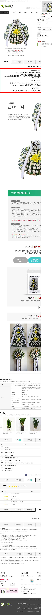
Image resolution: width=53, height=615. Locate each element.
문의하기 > (22, 579)
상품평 (29, 61)
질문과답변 (49, 29)
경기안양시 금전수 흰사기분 (34, 432)
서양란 (37, 12)
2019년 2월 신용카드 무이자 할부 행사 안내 (28, 593)
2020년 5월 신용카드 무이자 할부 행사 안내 (28, 589)
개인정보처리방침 (36, 599)
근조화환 (19, 12)
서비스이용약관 (29, 599)
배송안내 (2, 585)
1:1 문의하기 (12, 583)
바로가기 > (39, 579)
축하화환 (13, 12)
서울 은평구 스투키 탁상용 (7, 432)
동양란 (31, 12)
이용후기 (18, 61)
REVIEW (44, 29)
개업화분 (25, 12)
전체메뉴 (4, 12)
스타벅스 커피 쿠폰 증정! (25, 591)
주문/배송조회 (12, 585)
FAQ (2, 583)
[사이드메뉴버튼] (39, 307)
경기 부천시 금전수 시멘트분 (21, 432)
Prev (1, 426)
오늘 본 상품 (46, 16)
